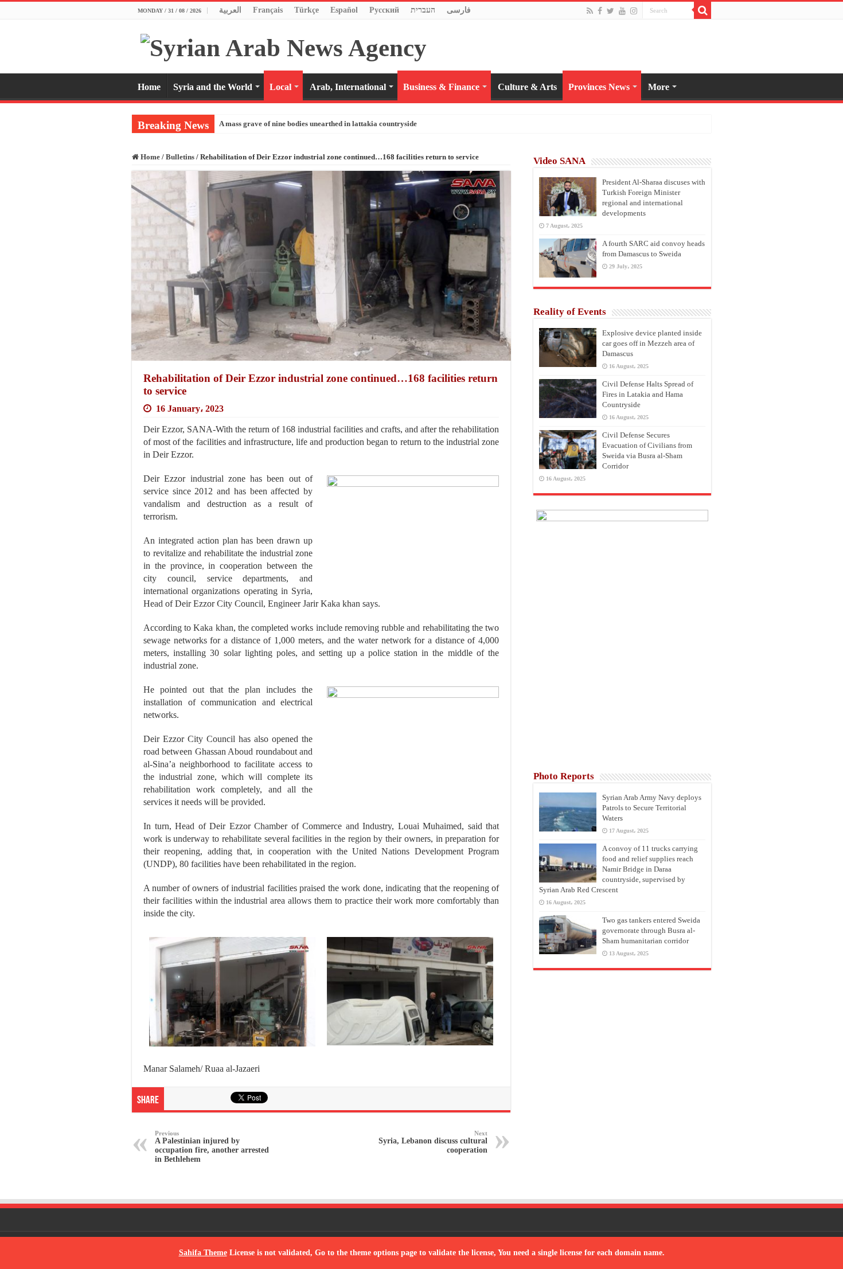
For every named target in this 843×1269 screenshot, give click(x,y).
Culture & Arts (527, 87)
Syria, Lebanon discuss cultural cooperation (432, 1142)
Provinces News (599, 87)
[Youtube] (622, 11)
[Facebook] (599, 11)
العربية (230, 10)
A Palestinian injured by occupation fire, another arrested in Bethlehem (212, 1146)
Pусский (384, 10)
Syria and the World (212, 87)
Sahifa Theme (203, 1252)
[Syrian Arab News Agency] (283, 45)
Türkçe (306, 10)
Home (149, 87)
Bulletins (180, 157)
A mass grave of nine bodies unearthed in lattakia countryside (318, 123)
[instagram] (633, 11)
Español (344, 10)
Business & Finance (441, 87)
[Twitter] (610, 11)
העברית (423, 10)
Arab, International (348, 87)
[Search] (702, 10)
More (658, 87)
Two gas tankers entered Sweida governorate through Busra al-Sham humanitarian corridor (651, 930)
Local (280, 87)
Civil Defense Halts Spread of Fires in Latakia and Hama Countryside (647, 394)
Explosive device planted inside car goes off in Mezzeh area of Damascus (652, 343)
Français (268, 10)
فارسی (459, 10)
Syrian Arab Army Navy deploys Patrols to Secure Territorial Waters (651, 807)
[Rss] (590, 11)
